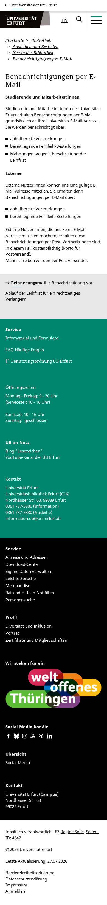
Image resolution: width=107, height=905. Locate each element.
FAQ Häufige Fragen (24, 349)
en (64, 20)
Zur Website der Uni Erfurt (34, 5)
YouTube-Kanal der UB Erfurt (32, 457)
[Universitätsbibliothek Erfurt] (20, 20)
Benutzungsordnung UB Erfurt (41, 361)
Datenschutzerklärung (26, 879)
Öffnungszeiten (20, 387)
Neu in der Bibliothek (33, 52)
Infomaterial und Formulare (31, 338)
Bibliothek (40, 40)
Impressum (16, 885)
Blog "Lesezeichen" (24, 451)
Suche (79, 20)
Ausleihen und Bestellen (35, 46)
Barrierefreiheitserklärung (30, 872)
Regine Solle (72, 831)
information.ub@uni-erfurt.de (33, 518)
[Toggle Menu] (96, 20)
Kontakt (13, 479)
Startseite (14, 40)
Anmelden (15, 891)
